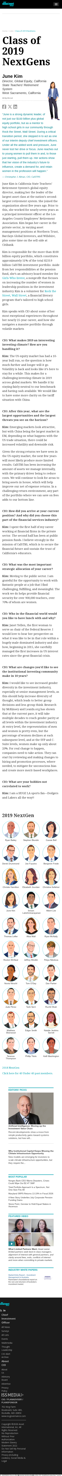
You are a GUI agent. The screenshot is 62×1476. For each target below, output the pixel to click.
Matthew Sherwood (11, 1031)
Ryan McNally (51, 936)
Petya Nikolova (51, 960)
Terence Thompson (11, 1057)
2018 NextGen (10, 1067)
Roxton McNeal (10, 960)
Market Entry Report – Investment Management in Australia (22, 1276)
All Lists (5, 1334)
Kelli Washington (51, 1056)
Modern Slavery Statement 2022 (9, 1444)
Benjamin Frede (51, 863)
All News (6, 1327)
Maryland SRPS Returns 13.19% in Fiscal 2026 (30, 1193)
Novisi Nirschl (10, 983)
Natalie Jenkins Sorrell (51, 1031)
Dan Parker (51, 983)
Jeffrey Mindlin (31, 960)
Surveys (5, 1331)
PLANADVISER (14, 1399)
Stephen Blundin (31, 840)
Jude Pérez (10, 1007)
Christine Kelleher (51, 887)
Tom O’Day (31, 983)
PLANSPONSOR (9, 1402)
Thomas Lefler (11, 936)
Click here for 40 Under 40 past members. (27, 1073)
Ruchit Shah (51, 1007)
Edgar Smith (31, 1030)
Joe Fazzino (31, 863)
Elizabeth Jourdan (31, 887)
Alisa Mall (31, 936)
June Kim (10, 910)
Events (5, 1338)
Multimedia (7, 1342)
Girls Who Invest (13, 278)
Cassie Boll (51, 840)
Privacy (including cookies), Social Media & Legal (14, 1458)
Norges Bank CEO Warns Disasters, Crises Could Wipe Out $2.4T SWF (28, 1181)
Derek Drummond (10, 863)
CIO (3, 1399)
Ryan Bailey (10, 840)
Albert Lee (51, 910)
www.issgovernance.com (14, 1416)
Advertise (6, 1383)
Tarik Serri (31, 1007)
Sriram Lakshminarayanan (31, 911)
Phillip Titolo (31, 1056)
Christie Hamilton (11, 887)
